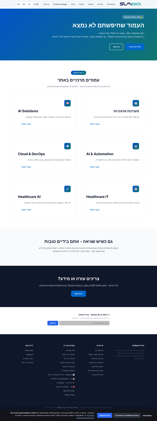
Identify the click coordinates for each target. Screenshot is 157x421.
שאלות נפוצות (70, 395)
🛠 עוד (36, 4)
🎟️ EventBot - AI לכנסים (65, 387)
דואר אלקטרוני (28, 358)
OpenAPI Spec (69, 391)
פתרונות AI (111, 4)
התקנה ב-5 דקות (68, 354)
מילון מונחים (70, 350)
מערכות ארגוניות (97, 358)
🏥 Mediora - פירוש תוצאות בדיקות (61, 375)
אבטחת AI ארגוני (68, 367)
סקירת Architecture (95, 371)
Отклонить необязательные (127, 415)
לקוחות (81, 4)
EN (24, 4)
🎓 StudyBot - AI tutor (66, 383)
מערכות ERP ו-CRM (95, 354)
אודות (73, 4)
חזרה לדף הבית (135, 47)
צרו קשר (46, 4)
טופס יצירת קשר (27, 362)
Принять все (104, 415)
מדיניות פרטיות (72, 408)
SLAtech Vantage (60, 4)
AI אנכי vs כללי (69, 358)
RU (18, 4)
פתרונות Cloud (97, 375)
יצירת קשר (78, 294)
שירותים (100, 4)
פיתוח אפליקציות (97, 367)
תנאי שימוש (61, 408)
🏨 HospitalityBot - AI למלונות (63, 379)
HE (29, 4)
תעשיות (90, 4)
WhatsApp (29, 350)
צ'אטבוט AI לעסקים (96, 362)
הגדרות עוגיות (50, 408)
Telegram (29, 354)
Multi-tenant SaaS (67, 362)
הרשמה (53, 323)
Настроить (147, 415)
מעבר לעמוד (94, 124)
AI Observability (68, 371)
